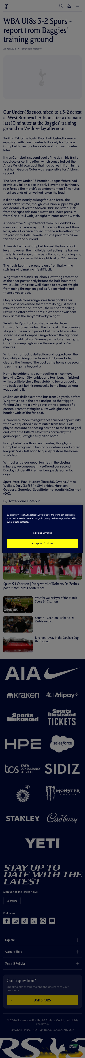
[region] (42, 529)
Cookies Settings (42, 532)
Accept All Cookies (42, 543)
